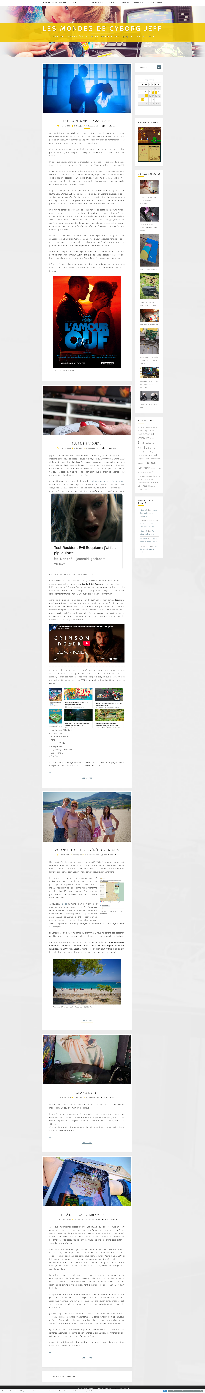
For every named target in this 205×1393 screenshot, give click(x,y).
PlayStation (143, 476)
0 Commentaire (93, 126)
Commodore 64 (146, 433)
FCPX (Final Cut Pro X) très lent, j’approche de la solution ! (149, 384)
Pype (158, 476)
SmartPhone (142, 483)
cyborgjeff (78, 126)
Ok (165, 1391)
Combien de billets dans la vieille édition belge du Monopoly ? (149, 200)
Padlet (64, 904)
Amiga (146, 427)
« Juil (139, 111)
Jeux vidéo (154, 454)
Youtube (140, 489)
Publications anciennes (64, 1376)
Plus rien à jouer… (87, 443)
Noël (146, 472)
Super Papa (138, 3)
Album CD (141, 427)
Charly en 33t (87, 1092)
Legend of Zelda (144, 458)
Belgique (147, 430)
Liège (152, 458)
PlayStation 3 (152, 476)
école (145, 489)
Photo (155, 472)
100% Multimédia (155, 3)
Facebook (151, 443)
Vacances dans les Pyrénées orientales (87, 850)
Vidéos (150, 486)
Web (153, 486)
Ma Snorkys (141, 463)
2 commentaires (92, 855)
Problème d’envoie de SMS (149, 270)
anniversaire (152, 427)
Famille (142, 447)
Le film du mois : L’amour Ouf (87, 121)
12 (147, 96)
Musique (150, 462)
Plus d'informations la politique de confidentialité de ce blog (185, 1391)
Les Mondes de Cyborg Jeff (59, 2)
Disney (152, 438)
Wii (156, 486)
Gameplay (142, 455)
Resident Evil (142, 479)
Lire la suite (87, 778)
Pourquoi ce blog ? (95, 3)
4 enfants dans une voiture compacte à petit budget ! (148, 228)
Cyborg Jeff (143, 437)
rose (147, 479)
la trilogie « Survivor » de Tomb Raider (106, 481)
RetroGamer (111, 3)
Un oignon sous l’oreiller (149, 325)
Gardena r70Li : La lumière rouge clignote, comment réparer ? (149, 360)
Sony (147, 482)
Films (149, 448)
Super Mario (154, 482)
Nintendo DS (156, 468)
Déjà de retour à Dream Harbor (87, 1214)
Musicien (125, 3)
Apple (141, 430)
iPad (147, 455)
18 (143, 100)
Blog (153, 430)
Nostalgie (141, 472)
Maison (157, 458)
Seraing (151, 479)
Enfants (143, 442)
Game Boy (149, 451)
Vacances (142, 485)
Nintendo (144, 468)
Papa (150, 472)
